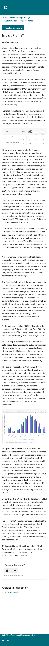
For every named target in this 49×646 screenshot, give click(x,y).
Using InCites (11, 20)
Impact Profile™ (12, 592)
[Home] (6, 7)
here (26, 73)
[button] (44, 6)
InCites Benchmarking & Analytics (17, 17)
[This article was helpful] (7, 570)
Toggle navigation (13, 28)
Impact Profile (26, 20)
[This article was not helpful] (14, 570)
